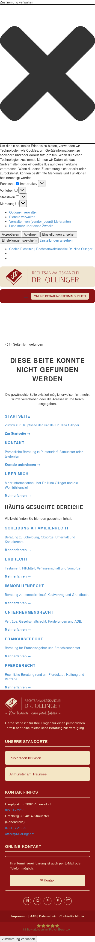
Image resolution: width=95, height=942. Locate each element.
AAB (33, 916)
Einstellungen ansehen (58, 234)
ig (37, 900)
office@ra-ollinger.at (19, 834)
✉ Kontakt (47, 880)
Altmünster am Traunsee (28, 774)
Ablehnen (31, 234)
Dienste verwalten (22, 216)
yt (68, 900)
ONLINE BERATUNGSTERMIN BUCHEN (60, 296)
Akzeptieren (10, 234)
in (27, 900)
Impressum (19, 916)
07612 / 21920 (15, 828)
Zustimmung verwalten (18, 938)
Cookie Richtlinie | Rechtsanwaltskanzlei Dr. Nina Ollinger (50, 248)
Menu (26, 296)
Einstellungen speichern (19, 240)
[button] (47, 74)
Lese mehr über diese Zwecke (31, 225)
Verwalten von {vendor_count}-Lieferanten (40, 221)
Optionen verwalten (23, 212)
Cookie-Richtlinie (71, 916)
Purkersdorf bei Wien (25, 758)
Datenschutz (48, 916)
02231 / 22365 (15, 810)
